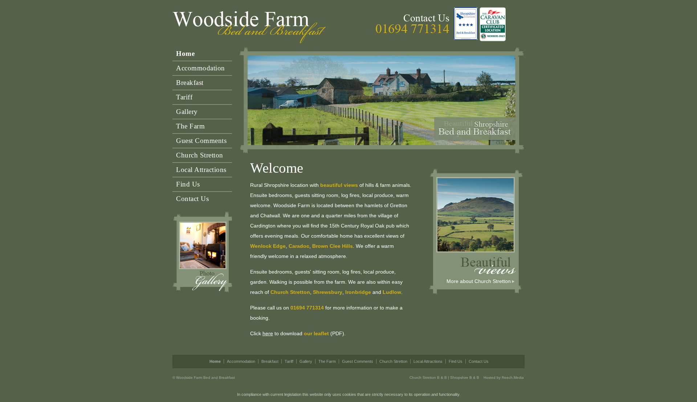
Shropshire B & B (464, 378)
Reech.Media (513, 378)
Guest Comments (201, 140)
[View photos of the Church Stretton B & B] (202, 252)
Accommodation (200, 68)
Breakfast (190, 82)
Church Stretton (199, 155)
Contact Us (192, 198)
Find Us (188, 184)
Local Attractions (201, 169)
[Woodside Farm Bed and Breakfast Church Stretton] (249, 27)
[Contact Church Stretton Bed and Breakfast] (430, 17)
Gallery (187, 111)
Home (185, 53)
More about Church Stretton (479, 281)
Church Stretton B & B (428, 378)
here (267, 333)
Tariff (184, 97)
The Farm (190, 126)
